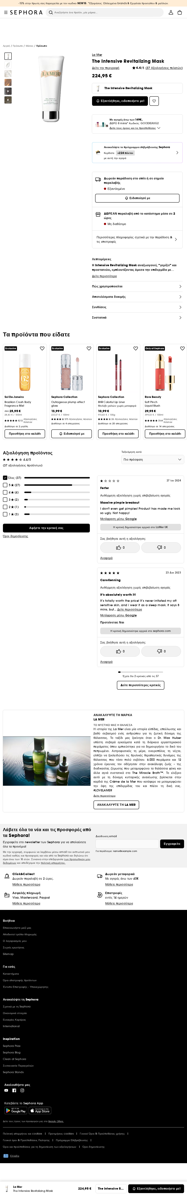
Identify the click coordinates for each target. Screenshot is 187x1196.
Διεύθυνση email (106, 836)
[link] (46, 528)
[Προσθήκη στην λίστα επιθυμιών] (42, 348)
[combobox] (152, 459)
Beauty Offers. (56, 1121)
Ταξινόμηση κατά (131, 451)
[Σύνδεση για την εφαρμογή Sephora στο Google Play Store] (15, 1110)
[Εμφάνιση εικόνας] (8, 56)
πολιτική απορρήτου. (53, 862)
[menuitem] (171, 12)
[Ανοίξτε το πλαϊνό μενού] (6, 12)
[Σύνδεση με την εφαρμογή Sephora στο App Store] (40, 1110)
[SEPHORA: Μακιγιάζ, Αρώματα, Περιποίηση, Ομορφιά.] (26, 12)
